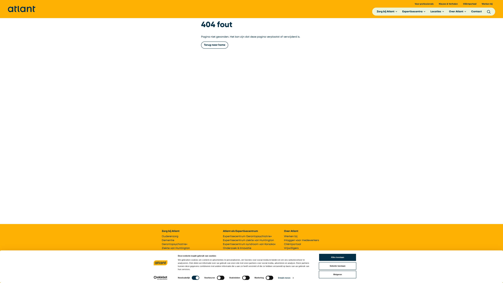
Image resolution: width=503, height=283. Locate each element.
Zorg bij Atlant (385, 11)
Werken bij (487, 4)
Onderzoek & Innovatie (237, 248)
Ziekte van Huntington (176, 248)
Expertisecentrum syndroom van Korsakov (249, 244)
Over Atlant (456, 11)
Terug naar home (214, 45)
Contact (476, 11)
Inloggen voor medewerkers (301, 240)
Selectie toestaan (338, 266)
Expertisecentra (412, 11)
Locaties (435, 11)
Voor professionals (424, 4)
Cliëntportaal (469, 4)
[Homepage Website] (21, 9)
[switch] (220, 278)
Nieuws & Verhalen (448, 4)
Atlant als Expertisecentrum (240, 231)
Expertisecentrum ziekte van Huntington (248, 240)
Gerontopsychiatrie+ (175, 244)
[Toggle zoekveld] (488, 12)
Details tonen (284, 278)
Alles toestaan (337, 257)
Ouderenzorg (170, 236)
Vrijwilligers (291, 248)
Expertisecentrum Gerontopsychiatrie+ (247, 236)
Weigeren (337, 274)
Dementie (168, 240)
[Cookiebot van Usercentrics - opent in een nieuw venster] (160, 278)
